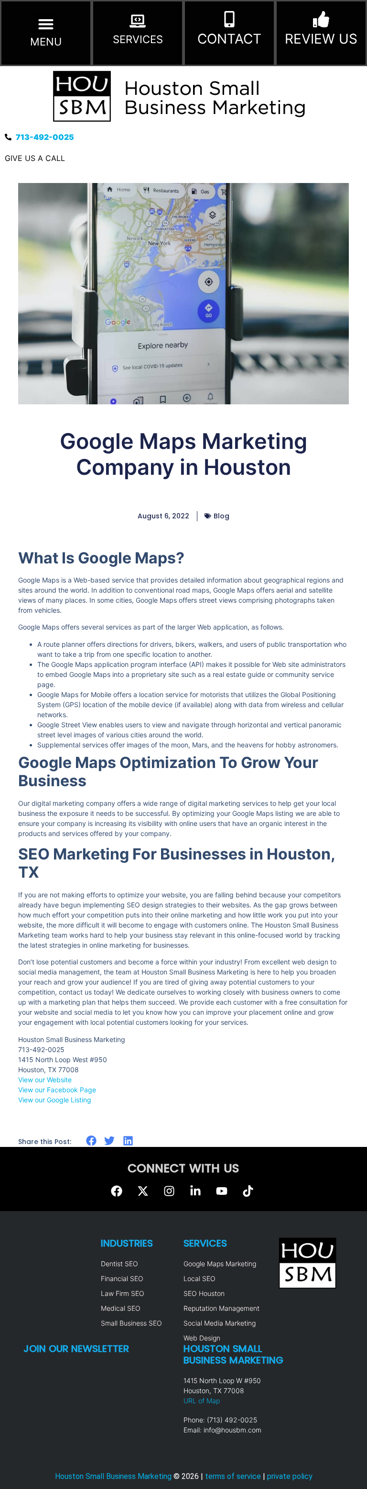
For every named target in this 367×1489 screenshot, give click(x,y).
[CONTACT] (229, 19)
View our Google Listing (54, 1100)
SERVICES (138, 39)
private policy (290, 1476)
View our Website (45, 1080)
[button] (46, 24)
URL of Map (202, 1401)
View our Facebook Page (57, 1090)
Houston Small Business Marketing (113, 1476)
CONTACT (229, 39)
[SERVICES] (138, 21)
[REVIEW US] (321, 19)
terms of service (233, 1476)
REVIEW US (321, 39)
